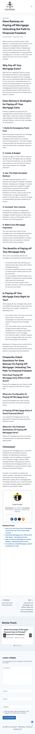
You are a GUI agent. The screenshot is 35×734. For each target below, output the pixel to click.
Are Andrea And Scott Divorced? (7, 602)
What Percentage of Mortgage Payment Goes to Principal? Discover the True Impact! (16, 632)
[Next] (30, 635)
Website (6, 707)
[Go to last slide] (4, 635)
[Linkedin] (15, 519)
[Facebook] (11, 519)
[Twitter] (19, 519)
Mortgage (6, 18)
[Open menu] (31, 6)
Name (5, 691)
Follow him (17, 511)
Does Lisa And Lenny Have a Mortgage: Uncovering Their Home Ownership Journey (18, 531)
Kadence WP (17, 729)
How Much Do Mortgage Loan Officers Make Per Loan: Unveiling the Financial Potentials (26, 605)
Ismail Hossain (8, 36)
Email (5, 699)
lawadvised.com (10, 514)
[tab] (14, 645)
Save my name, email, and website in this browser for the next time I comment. (16, 712)
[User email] (23, 519)
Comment (7, 668)
